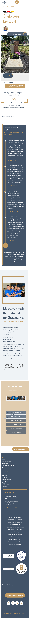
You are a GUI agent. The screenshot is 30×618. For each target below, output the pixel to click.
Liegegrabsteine (6, 485)
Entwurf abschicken (15, 86)
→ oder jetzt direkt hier (11, 508)
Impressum (5, 463)
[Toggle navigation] (27, 2)
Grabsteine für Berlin (15, 517)
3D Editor (4, 477)
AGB (3, 467)
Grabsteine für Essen (15, 537)
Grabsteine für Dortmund (15, 534)
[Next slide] (26, 101)
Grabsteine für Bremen (15, 544)
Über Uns (4, 475)
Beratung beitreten (15, 595)
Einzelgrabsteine (6, 481)
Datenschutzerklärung (8, 465)
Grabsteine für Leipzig (15, 539)
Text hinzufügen (15, 34)
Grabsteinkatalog (6, 462)
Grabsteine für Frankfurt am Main (15, 527)
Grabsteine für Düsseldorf (15, 532)
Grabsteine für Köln (15, 525)
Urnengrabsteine (6, 479)
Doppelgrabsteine (7, 483)
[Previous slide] (2, 101)
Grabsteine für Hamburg (15, 520)
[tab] (12, 110)
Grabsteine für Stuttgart (15, 530)
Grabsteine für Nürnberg (15, 542)
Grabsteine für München (15, 522)
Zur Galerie (10, 6)
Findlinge (4, 487)
